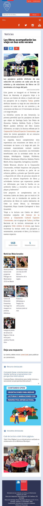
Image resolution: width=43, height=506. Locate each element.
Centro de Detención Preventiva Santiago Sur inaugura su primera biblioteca (8, 306)
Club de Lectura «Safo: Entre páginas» (19, 437)
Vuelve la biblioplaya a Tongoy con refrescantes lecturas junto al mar (21, 305)
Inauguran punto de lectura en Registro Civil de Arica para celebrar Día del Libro (9, 336)
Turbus (30, 101)
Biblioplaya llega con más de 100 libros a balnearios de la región (21, 274)
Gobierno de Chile (21, 494)
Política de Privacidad (21, 505)
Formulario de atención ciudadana (25, 503)
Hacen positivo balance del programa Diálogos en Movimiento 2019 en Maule (9, 275)
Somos (29, 1)
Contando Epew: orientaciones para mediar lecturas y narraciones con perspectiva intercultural (18, 374)
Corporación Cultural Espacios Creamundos (20, 131)
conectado (24, 355)
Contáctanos (36, 1)
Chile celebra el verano (21, 226)
